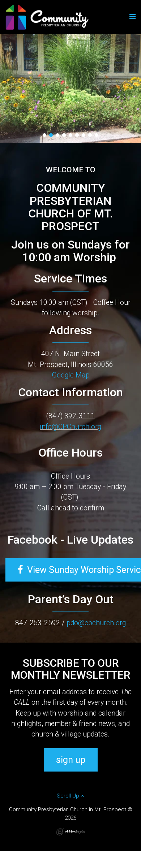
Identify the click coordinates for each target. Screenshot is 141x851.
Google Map (71, 375)
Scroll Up (69, 795)
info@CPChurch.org (70, 427)
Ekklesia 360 (70, 831)
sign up (70, 759)
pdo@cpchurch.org (96, 623)
